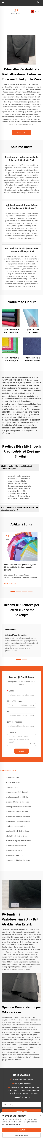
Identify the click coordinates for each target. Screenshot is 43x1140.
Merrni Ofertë (21, 133)
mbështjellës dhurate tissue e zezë (18, 807)
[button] (13, 591)
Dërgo (21, 751)
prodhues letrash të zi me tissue (17, 831)
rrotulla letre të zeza (13, 782)
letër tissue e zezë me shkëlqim (17, 797)
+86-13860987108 (26, 1080)
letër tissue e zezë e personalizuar (18, 816)
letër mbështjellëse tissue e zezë (17, 802)
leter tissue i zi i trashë (14, 850)
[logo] (16, 11)
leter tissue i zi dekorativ (14, 855)
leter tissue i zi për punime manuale (18, 841)
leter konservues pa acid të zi (16, 826)
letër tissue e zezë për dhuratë (17, 792)
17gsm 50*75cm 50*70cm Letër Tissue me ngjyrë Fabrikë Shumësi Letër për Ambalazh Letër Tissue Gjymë (32, 331)
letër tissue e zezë (12, 778)
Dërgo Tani (21, 1112)
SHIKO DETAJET (11, 318)
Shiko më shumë (10, 584)
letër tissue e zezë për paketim (17, 812)
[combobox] (13, 705)
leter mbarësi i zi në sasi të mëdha (18, 821)
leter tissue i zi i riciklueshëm (16, 846)
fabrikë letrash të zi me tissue (16, 836)
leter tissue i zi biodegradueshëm (18, 860)
